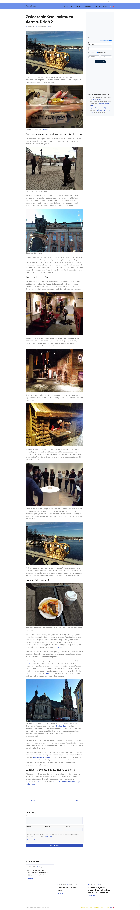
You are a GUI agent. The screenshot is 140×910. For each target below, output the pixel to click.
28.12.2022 (92, 884)
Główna (65, 6)
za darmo (43, 791)
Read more (30, 878)
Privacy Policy (36, 836)
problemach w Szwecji (41, 757)
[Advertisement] (100, 79)
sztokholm (32, 791)
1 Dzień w (97, 6)
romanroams (42, 26)
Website (67, 826)
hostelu (58, 647)
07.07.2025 (32, 867)
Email (47, 826)
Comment (29, 815)
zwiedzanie (49, 791)
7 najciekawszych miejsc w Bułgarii (67, 888)
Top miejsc (87, 6)
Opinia (78, 6)
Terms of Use (48, 836)
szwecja (38, 791)
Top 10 (75, 884)
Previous (32, 800)
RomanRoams (31, 6)
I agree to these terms (34, 840)
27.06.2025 (62, 884)
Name (28, 826)
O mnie (105, 6)
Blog (71, 6)
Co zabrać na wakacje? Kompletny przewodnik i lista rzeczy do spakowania (38, 872)
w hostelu (44, 130)
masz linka (40, 781)
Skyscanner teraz (103, 104)
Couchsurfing (61, 726)
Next (76, 800)
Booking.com (97, 99)
